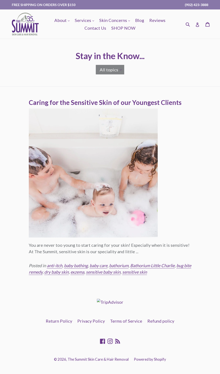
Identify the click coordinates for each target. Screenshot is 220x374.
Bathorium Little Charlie (152, 265)
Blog (139, 20)
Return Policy (59, 320)
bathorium (118, 265)
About (63, 20)
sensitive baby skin (103, 271)
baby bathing (76, 265)
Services (85, 20)
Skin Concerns (115, 20)
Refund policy (160, 320)
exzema (77, 271)
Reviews (157, 20)
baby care (98, 265)
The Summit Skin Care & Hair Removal (98, 359)
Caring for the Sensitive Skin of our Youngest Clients (105, 102)
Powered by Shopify (150, 359)
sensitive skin (134, 271)
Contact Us (95, 28)
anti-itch (54, 265)
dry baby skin (56, 271)
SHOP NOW (123, 28)
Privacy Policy (91, 320)
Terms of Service (126, 320)
